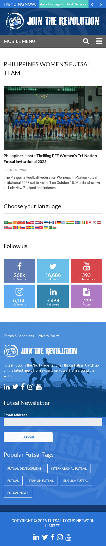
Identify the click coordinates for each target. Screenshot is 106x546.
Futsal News (18, 493)
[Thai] (37, 227)
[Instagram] (30, 388)
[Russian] (23, 227)
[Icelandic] (77, 222)
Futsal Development (24, 468)
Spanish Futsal (41, 480)
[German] (59, 222)
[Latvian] (99, 222)
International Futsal (69, 468)
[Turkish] (41, 227)
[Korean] (94, 222)
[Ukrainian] (46, 227)
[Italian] (86, 222)
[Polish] (10, 227)
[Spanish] (28, 227)
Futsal (13, 480)
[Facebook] (23, 388)
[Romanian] (19, 227)
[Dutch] (37, 222)
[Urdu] (50, 227)
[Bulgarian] (10, 222)
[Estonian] (46, 222)
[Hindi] (68, 222)
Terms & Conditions (19, 336)
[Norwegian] (6, 227)
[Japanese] (90, 222)
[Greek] (63, 222)
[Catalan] (15, 222)
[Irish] (81, 222)
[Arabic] (6, 222)
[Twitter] (15, 388)
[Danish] (32, 222)
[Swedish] (32, 227)
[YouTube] (39, 388)
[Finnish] (50, 222)
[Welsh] (55, 227)
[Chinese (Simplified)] (19, 222)
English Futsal (75, 480)
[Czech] (28, 222)
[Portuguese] (15, 227)
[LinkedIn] (7, 388)
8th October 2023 (15, 170)
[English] (41, 222)
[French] (55, 222)
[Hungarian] (72, 222)
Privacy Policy (48, 336)
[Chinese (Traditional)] (23, 222)
